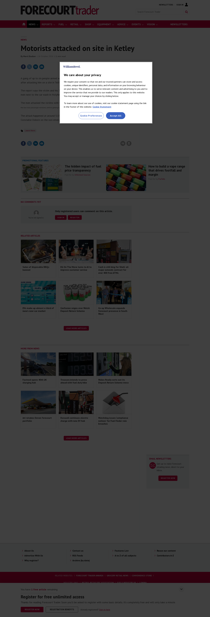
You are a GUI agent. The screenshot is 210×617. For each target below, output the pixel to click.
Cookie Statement (102, 106)
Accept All (115, 115)
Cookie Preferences (91, 115)
